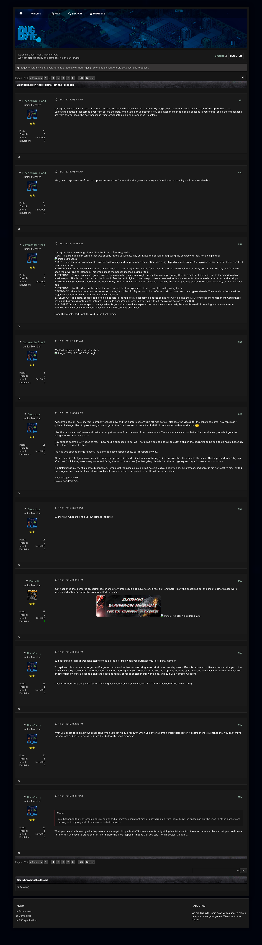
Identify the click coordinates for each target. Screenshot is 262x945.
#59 (240, 724)
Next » (90, 78)
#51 (240, 100)
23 (81, 78)
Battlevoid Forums (52, 67)
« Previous (36, 78)
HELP (57, 13)
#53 (240, 244)
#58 (240, 652)
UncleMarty (34, 653)
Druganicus (33, 414)
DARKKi (34, 581)
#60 (240, 796)
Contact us (24, 915)
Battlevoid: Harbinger (77, 67)
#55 (240, 414)
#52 (240, 172)
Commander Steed (34, 245)
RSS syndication (27, 920)
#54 (240, 342)
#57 (240, 580)
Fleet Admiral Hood (34, 101)
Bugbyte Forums (29, 67)
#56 (240, 508)
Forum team (25, 911)
